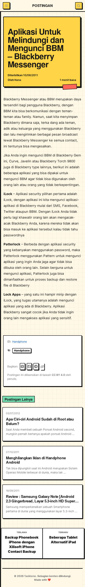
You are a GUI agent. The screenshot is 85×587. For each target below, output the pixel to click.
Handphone (19, 341)
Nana (17, 79)
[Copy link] (42, 366)
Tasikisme (30, 576)
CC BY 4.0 (59, 374)
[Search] (78, 5)
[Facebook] (29, 366)
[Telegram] (36, 366)
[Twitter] (22, 366)
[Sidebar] (6, 5)
